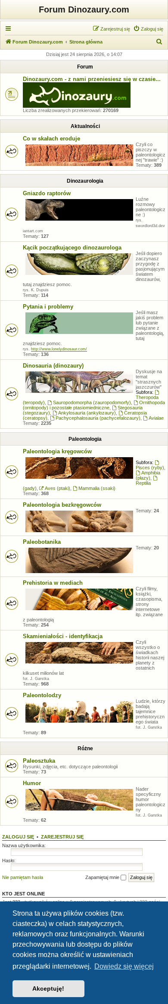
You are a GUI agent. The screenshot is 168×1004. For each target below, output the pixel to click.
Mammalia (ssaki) (96, 488)
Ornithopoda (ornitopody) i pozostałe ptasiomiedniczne (94, 405)
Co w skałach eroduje (51, 138)
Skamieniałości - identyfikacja (63, 636)
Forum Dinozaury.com (84, 9)
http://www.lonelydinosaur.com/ (59, 349)
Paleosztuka (39, 761)
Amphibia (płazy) (148, 475)
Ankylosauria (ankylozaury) (87, 412)
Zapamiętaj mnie (103, 877)
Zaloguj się (18, 836)
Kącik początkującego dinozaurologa (72, 247)
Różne (85, 748)
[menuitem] (148, 29)
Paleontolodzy (42, 695)
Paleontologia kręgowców (57, 451)
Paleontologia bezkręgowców (62, 505)
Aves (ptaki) (57, 488)
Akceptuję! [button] (48, 988)
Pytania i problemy (48, 306)
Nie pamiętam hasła (22, 877)
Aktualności (85, 126)
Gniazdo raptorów (47, 193)
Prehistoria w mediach (53, 583)
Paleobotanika (42, 542)
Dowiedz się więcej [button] (124, 966)
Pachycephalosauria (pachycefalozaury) (98, 418)
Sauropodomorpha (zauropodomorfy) (92, 402)
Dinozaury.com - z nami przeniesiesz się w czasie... (92, 79)
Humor (32, 783)
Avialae (156, 418)
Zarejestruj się (62, 836)
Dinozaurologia (85, 181)
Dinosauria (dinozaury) (53, 365)
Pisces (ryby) (150, 467)
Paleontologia (85, 439)
